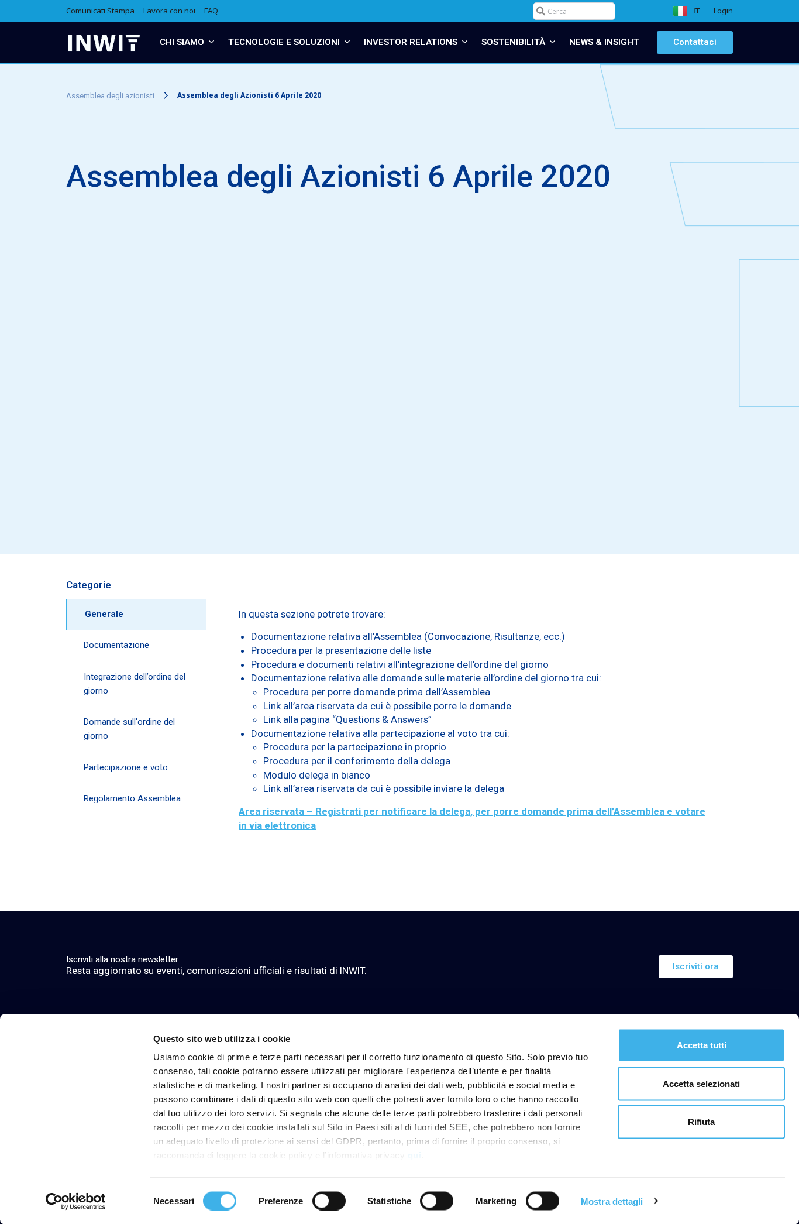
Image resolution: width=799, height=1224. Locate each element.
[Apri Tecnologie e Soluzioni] (347, 42)
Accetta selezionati (701, 1083)
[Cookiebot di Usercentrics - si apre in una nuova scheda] (76, 1201)
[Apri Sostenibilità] (552, 42)
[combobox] (574, 11)
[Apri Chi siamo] (211, 42)
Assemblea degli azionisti (110, 95)
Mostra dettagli (612, 1201)
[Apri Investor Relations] (464, 42)
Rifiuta (701, 1122)
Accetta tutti (701, 1045)
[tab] (136, 614)
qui (415, 1155)
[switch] (329, 1200)
